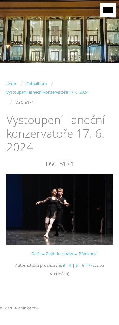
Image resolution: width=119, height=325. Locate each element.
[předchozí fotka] (17, 209)
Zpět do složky (59, 253)
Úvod (11, 83)
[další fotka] (102, 209)
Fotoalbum (36, 83)
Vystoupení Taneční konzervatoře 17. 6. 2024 (47, 92)
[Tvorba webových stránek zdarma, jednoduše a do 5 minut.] (38, 308)
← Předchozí (85, 253)
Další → (38, 253)
